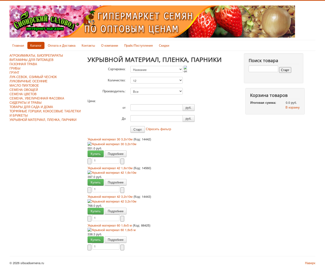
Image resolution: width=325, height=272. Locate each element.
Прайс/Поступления (138, 45)
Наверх (310, 263)
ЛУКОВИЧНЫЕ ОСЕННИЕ (29, 81)
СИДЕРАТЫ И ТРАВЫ (26, 102)
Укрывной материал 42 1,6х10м (110, 168)
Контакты (88, 45)
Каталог (36, 45)
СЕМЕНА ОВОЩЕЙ (24, 89)
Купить (96, 153)
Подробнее (115, 153)
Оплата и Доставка (61, 45)
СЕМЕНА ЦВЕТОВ (23, 94)
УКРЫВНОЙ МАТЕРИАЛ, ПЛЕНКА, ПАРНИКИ (43, 119)
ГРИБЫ (15, 68)
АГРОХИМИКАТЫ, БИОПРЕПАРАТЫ (36, 55)
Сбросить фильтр (158, 129)
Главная (18, 45)
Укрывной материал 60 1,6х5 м (110, 225)
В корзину (293, 107)
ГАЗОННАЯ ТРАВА (23, 64)
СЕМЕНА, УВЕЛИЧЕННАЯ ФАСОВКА (37, 98)
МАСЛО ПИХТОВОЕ (24, 85)
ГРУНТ (14, 72)
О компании (109, 45)
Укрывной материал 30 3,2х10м (110, 139)
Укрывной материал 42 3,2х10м (110, 196)
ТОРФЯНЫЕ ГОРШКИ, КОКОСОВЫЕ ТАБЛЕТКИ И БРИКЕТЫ (45, 113)
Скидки (164, 45)
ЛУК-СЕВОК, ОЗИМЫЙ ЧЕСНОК (33, 76)
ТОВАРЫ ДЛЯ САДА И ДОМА (31, 106)
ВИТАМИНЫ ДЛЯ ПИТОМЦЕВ (32, 59)
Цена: (92, 101)
